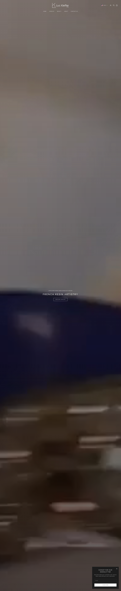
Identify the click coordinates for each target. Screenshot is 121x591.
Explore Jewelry (60, 299)
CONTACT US (74, 11)
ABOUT (66, 11)
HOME (44, 11)
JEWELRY (51, 11)
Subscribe (105, 585)
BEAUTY (59, 11)
